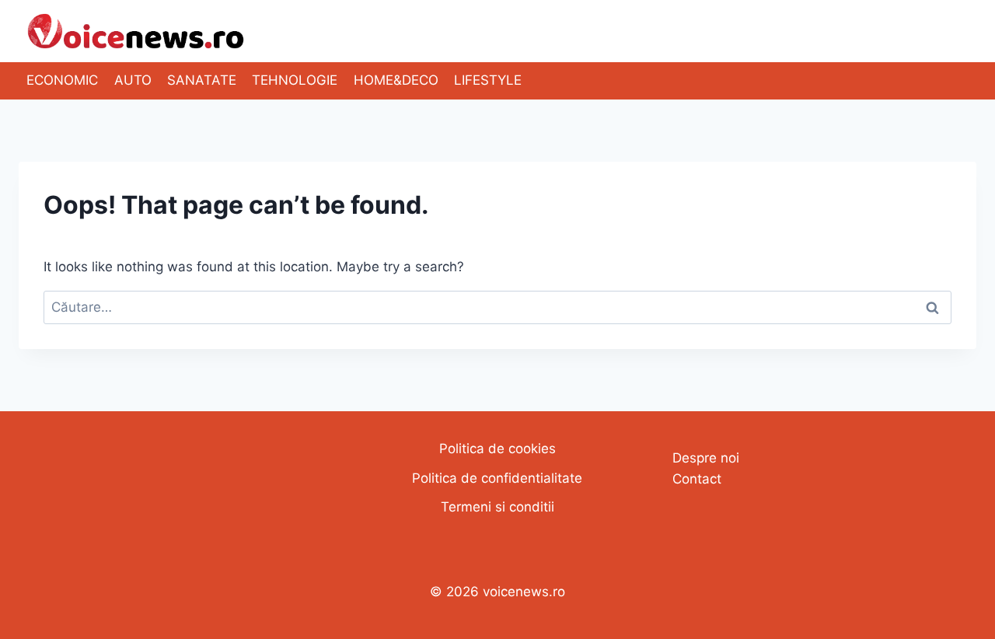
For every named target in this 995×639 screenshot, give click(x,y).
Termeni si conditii (497, 507)
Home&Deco (396, 80)
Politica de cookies (497, 448)
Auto (133, 80)
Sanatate (201, 80)
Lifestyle (488, 80)
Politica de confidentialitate (497, 478)
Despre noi (705, 458)
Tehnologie (294, 80)
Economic (62, 80)
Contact (696, 479)
